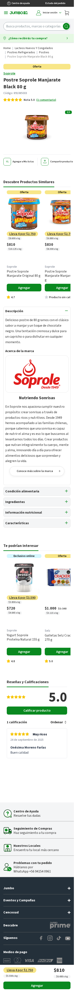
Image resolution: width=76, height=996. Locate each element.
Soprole (9, 73)
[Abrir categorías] (5, 12)
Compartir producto (61, 161)
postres (44, 52)
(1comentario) (46, 100)
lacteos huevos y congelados (34, 48)
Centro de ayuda (21, 3)
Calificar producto (37, 710)
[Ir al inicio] (19, 12)
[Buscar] (66, 26)
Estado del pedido (55, 3)
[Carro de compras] (67, 12)
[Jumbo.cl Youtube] (68, 938)
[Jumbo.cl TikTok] (59, 938)
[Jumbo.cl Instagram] (50, 938)
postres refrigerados (21, 52)
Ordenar (56, 722)
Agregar (37, 985)
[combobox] (37, 26)
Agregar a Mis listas (23, 161)
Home (7, 48)
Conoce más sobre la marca (35, 471)
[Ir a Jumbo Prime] (60, 925)
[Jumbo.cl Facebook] (41, 938)
